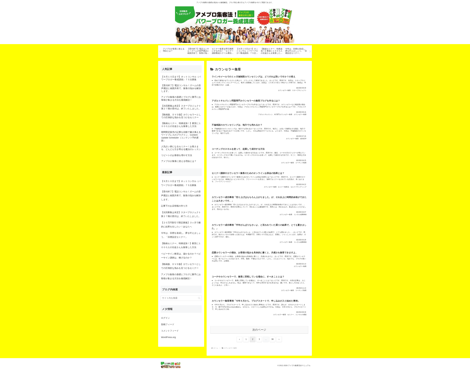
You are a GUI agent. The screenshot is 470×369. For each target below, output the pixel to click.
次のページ (259, 329)
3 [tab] (238, 59)
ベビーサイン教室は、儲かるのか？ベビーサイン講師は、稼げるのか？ (181, 256)
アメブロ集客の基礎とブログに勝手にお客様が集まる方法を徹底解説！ (181, 276)
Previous (160, 51)
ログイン (165, 318)
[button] (199, 298)
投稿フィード (167, 324)
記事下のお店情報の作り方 (174, 206)
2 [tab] (235, 59)
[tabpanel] (173, 51)
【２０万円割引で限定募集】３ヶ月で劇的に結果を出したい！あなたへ (181, 224)
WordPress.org (168, 337)
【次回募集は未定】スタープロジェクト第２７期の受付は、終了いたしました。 (181, 214)
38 (272, 339)
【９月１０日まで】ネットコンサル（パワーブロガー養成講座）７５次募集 (181, 183)
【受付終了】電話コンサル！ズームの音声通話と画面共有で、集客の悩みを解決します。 (181, 195)
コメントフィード (170, 331)
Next (310, 51)
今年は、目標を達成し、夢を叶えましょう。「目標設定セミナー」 (181, 235)
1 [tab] (231, 59)
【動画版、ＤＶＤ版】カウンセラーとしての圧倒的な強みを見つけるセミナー (181, 266)
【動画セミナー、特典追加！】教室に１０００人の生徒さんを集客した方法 (181, 245)
